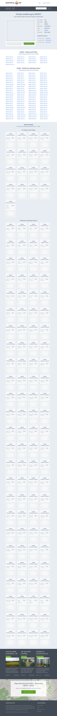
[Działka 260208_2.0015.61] (10, 195)
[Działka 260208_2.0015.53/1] (44, 404)
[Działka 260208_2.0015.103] (22, 625)
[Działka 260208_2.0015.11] (22, 269)
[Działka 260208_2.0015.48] (22, 387)
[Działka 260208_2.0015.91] (44, 556)
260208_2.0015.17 (43, 78)
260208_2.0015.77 (9, 103)
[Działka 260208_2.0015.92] (10, 573)
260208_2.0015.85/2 (21, 107)
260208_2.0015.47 (9, 90)
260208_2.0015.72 (43, 99)
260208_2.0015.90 (32, 109)
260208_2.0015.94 (32, 111)
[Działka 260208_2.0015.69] (10, 472)
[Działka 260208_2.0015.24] (44, 303)
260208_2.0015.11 (20, 76)
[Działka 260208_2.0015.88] (10, 556)
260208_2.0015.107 (21, 118)
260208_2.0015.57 (20, 95)
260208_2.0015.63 (32, 62)
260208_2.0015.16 (32, 78)
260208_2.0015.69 (9, 99)
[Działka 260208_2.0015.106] (10, 642)
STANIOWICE (48, 38)
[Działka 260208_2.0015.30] (44, 319)
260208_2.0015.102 (9, 116)
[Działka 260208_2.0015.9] (44, 252)
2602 (7, 8)
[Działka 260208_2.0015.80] (44, 505)
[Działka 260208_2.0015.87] (44, 539)
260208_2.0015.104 (32, 116)
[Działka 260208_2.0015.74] (22, 489)
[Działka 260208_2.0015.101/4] (44, 608)
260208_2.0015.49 (32, 90)
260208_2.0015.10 (9, 76)
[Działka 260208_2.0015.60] (44, 178)
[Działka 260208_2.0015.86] (33, 539)
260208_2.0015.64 (43, 62)
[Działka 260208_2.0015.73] (10, 489)
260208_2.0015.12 (32, 76)
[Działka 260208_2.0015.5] (10, 252)
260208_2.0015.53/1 (44, 92)
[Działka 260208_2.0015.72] (44, 472)
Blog (39, 2)
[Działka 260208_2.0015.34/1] (10, 336)
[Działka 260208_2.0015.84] (44, 522)
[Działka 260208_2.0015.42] (44, 353)
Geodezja (8, 656)
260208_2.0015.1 (9, 73)
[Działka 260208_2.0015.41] (33, 353)
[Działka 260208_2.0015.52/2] (33, 404)
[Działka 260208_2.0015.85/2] (22, 539)
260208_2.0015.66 (20, 97)
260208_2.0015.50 (43, 90)
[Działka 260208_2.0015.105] (44, 625)
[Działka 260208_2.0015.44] (22, 370)
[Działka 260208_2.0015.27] (10, 161)
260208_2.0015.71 (32, 99)
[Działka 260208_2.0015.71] (33, 472)
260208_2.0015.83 (32, 105)
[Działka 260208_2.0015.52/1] (22, 404)
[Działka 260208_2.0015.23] (33, 144)
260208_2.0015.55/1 (32, 93)
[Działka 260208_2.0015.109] (44, 642)
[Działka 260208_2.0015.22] (22, 144)
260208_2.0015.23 (32, 56)
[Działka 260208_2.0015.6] (22, 252)
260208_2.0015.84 (43, 105)
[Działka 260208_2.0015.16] (33, 286)
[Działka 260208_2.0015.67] (33, 455)
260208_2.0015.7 (31, 74)
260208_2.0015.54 (20, 93)
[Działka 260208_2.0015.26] (44, 144)
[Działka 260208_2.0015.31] (22, 161)
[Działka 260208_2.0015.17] (44, 286)
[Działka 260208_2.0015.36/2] (22, 336)
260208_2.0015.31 (20, 58)
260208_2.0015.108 (32, 118)
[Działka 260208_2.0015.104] (33, 625)
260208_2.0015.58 (32, 95)
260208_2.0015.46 (43, 88)
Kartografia (24, 656)
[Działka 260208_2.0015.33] (44, 161)
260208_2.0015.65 (9, 97)
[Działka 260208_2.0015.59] (44, 438)
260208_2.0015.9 (43, 74)
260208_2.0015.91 (43, 109)
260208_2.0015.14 (9, 78)
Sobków (46, 30)
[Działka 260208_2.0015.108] (33, 642)
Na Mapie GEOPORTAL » (29, 43)
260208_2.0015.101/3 (32, 114)
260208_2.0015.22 (20, 56)
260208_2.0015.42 (43, 86)
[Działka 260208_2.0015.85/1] (10, 539)
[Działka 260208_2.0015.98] (33, 590)
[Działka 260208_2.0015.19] (22, 303)
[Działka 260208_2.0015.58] (33, 438)
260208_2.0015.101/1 (10, 64)
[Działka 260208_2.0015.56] (10, 438)
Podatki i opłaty (40, 656)
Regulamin (39, 711)
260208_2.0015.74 (20, 101)
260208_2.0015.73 (9, 101)
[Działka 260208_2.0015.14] (10, 286)
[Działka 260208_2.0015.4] (44, 235)
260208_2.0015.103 (21, 116)
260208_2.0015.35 (20, 60)
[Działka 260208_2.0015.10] (10, 269)
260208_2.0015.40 (20, 86)
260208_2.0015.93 (20, 111)
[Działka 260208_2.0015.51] (10, 404)
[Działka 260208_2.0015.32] (33, 161)
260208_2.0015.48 (20, 90)
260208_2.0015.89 (20, 109)
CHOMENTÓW (48, 40)
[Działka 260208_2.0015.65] (10, 455)
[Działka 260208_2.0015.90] (33, 556)
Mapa (13, 137)
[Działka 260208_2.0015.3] (33, 235)
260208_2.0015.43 (9, 88)
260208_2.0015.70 (20, 99)
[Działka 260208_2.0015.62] (22, 195)
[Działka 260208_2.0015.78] (22, 505)
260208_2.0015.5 (9, 74)
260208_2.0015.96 (9, 112)
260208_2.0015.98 (32, 112)
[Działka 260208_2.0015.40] (22, 353)
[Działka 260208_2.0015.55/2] (44, 421)
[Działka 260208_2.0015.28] (22, 319)
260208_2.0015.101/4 (44, 114)
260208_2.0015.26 (43, 56)
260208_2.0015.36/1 (32, 60)
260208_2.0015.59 (43, 95)
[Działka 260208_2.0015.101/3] (33, 608)
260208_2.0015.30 (43, 82)
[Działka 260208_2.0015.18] (10, 303)
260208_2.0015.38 (43, 84)
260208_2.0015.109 (44, 118)
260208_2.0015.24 (43, 80)
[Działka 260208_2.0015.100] (10, 607)
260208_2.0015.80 (43, 103)
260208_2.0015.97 (20, 112)
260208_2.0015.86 (32, 107)
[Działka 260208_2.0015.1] (10, 235)
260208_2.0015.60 (43, 60)
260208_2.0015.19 (20, 80)
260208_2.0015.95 (43, 111)
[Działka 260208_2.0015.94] (33, 573)
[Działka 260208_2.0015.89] (22, 556)
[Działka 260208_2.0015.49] (33, 387)
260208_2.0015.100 (9, 114)
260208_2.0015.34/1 (10, 84)
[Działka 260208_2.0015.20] (10, 144)
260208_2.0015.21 (32, 80)
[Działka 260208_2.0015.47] (10, 387)
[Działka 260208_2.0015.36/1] (33, 178)
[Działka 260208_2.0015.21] (33, 303)
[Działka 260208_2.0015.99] (44, 590)
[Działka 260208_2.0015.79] (33, 505)
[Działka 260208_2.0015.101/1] (10, 213)
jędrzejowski (46, 28)
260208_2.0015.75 (32, 101)
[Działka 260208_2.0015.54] (22, 421)
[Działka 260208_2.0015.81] (10, 522)
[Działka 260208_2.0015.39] (10, 353)
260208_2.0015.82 (20, 105)
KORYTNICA (48, 42)
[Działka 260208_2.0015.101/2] (22, 608)
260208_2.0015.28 (20, 82)
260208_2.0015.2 (20, 73)
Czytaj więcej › (16, 675)
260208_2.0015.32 (32, 58)
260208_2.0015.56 (9, 95)
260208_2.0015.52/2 (32, 92)
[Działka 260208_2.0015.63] (33, 195)
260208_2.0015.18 (9, 80)
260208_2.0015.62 (20, 62)
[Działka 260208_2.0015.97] (22, 590)
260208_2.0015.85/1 (10, 107)
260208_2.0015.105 (44, 116)
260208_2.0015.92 (9, 111)
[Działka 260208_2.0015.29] (33, 319)
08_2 (10, 8)
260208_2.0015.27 (9, 58)
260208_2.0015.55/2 (44, 93)
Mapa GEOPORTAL (46, 2)
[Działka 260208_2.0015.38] (44, 336)
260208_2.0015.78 (20, 103)
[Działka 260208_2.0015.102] (10, 625)
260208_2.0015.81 (9, 105)
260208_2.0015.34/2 (10, 60)
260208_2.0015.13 (43, 76)
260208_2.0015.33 (43, 58)
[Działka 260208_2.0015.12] (33, 269)
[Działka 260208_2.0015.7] (33, 252)
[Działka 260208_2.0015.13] (44, 269)
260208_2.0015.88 (9, 109)
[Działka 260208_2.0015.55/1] (33, 421)
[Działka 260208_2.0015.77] (10, 505)
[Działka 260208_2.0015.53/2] (10, 421)
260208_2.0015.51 (9, 92)
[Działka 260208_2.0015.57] (22, 438)
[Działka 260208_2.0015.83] (33, 522)
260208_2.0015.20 (9, 56)
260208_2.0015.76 (43, 101)
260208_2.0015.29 (32, 82)
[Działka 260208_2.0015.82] (22, 522)
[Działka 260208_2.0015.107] (22, 642)
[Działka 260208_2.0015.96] (10, 590)
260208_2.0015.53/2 (10, 93)
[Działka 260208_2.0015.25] (10, 319)
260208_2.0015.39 (9, 86)
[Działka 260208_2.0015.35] (22, 178)
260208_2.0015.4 (43, 73)
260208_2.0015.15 (20, 78)
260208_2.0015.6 (20, 74)
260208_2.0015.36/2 (21, 84)
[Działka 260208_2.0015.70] (22, 472)
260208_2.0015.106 (9, 118)
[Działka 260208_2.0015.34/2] (10, 178)
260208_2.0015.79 (32, 103)
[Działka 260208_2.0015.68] (44, 455)
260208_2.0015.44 (20, 88)
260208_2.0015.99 (43, 112)
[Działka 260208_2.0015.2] (22, 235)
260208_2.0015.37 (32, 84)
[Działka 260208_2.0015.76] (44, 489)
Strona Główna (40, 705)
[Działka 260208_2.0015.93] (22, 573)
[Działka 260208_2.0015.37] (33, 336)
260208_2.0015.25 (9, 82)
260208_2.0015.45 (32, 88)
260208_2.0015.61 (9, 62)
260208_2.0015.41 (32, 86)
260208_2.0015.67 (32, 97)
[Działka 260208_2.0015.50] (44, 387)
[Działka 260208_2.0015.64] (44, 195)
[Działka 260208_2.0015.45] (33, 370)
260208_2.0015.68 (43, 97)
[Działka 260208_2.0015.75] (33, 489)
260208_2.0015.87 (43, 107)
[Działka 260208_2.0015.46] (44, 370)
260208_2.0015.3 (31, 73)
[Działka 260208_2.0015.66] (22, 455)
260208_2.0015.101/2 (21, 114)
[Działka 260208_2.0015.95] (44, 573)
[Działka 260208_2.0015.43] (10, 370)
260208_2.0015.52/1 (21, 92)
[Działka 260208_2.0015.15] (22, 286)
